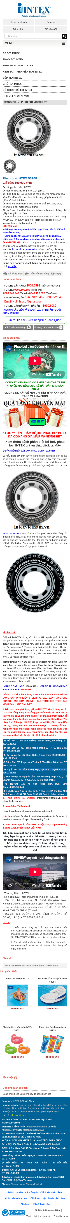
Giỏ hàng (51, 29)
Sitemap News (18, 1184)
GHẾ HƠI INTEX (12, 83)
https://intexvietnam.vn (48, 798)
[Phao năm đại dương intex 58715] (52, 1044)
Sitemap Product (34, 1184)
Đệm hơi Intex (41, 1105)
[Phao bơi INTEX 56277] (17, 995)
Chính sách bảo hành (51, 1192)
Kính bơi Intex (44, 668)
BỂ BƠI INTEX (11, 53)
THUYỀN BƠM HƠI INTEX (18, 65)
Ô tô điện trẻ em (61, 1216)
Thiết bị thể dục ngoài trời (38, 1216)
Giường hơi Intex (50, 1111)
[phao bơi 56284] (35, 528)
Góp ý (58, 273)
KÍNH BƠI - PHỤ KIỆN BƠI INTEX (22, 71)
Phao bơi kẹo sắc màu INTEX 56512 (17, 1029)
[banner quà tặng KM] (35, 428)
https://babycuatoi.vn (13, 801)
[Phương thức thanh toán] (48, 328)
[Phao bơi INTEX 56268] (10, 172)
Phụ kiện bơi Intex (10, 1111)
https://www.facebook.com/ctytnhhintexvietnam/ (27, 811)
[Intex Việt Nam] (35, 10)
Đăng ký (51, 22)
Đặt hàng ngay (15, 273)
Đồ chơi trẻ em (18, 1115)
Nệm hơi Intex (25, 1105)
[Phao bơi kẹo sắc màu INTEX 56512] (17, 1044)
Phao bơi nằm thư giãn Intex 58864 (52, 980)
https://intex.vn (60, 930)
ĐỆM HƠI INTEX (12, 77)
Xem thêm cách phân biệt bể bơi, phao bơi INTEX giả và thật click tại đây (35, 443)
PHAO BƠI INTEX (13, 59)
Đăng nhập (18, 29)
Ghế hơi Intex (55, 1105)
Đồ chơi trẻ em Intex (24, 668)
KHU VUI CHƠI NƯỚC (16, 96)
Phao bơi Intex (19, 1108)
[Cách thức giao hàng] (18, 328)
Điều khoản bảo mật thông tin (23, 1192)
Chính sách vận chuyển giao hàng (48, 1198)
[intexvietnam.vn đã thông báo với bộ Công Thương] (12, 1213)
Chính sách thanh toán (16, 1198)
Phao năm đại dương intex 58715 (52, 1029)
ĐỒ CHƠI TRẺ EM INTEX (17, 90)
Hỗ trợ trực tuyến (18, 22)
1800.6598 (31, 686)
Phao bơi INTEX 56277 (17, 978)
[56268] (35, 614)
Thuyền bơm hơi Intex (38, 1108)
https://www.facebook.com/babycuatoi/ (28, 816)
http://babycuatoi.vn (56, 937)
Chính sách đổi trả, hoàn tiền (35, 1204)
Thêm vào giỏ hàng (39, 273)
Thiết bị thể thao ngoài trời (47, 1210)
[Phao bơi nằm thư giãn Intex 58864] (52, 995)
